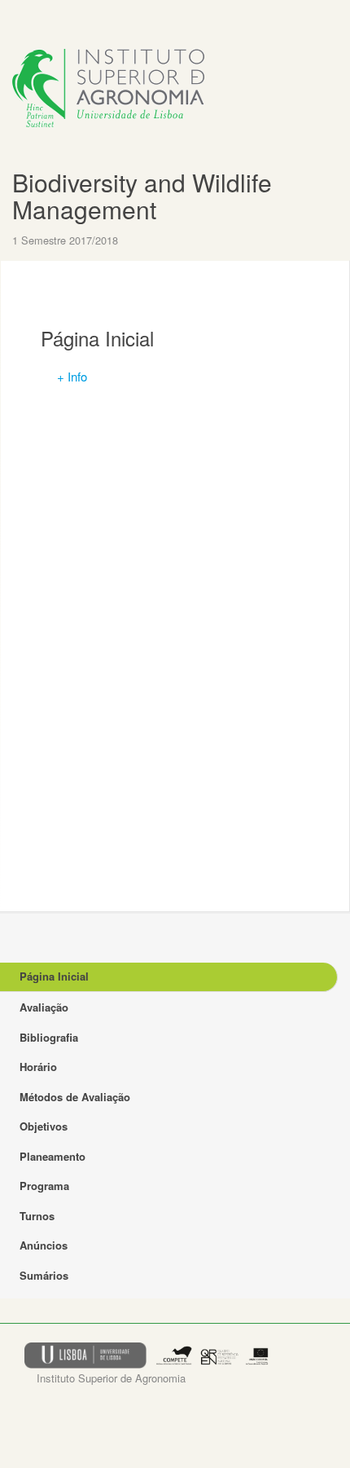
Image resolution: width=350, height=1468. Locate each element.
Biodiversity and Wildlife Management (142, 196)
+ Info (72, 376)
